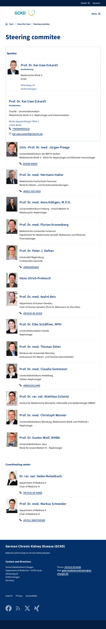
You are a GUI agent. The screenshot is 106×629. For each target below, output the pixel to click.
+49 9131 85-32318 (32, 313)
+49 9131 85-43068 (32, 493)
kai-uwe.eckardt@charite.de (27, 134)
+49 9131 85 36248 (72, 567)
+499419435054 (31, 267)
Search (84, 3)
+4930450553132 (21, 129)
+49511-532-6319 (32, 191)
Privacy (19, 595)
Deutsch (96, 3)
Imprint (9, 595)
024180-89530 (30, 164)
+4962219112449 (31, 385)
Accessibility (31, 595)
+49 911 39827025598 (34, 520)
